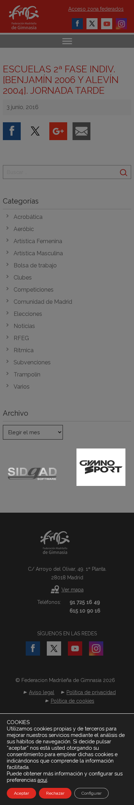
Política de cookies (72, 701)
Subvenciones (32, 362)
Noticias (24, 326)
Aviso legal (41, 692)
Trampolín (27, 374)
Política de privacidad (91, 692)
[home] (31, 17)
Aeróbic (24, 229)
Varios (22, 386)
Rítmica (24, 350)
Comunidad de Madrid (43, 301)
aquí (42, 780)
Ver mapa (72, 590)
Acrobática (28, 217)
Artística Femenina (38, 241)
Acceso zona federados (96, 9)
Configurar (91, 793)
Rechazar (55, 793)
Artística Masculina (38, 253)
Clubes (23, 277)
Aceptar (21, 793)
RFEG (21, 338)
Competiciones (34, 289)
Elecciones (28, 314)
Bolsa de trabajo (35, 265)
